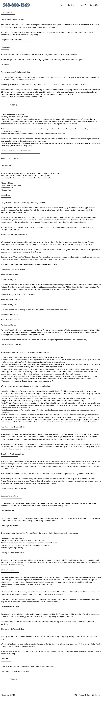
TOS (75, 695)
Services (71, 5)
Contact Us (94, 5)
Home (62, 5)
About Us (83, 5)
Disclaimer (96, 695)
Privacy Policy (84, 695)
